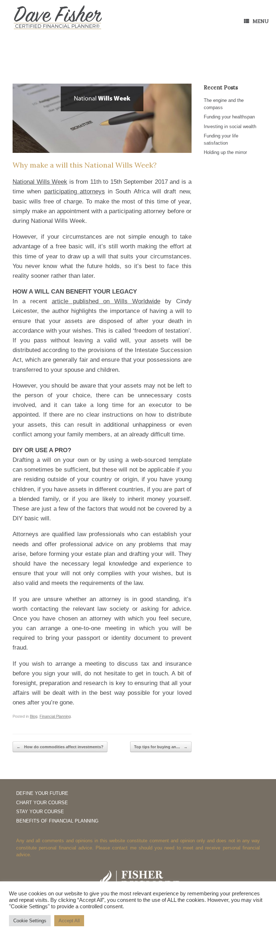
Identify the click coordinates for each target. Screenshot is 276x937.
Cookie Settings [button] (29, 920)
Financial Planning (55, 716)
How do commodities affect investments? (60, 747)
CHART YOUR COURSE (42, 802)
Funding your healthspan (229, 117)
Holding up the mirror (225, 152)
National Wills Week (40, 181)
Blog (33, 716)
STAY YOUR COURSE (40, 811)
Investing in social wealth (230, 126)
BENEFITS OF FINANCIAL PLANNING (57, 821)
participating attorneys (74, 191)
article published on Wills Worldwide (106, 301)
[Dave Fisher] (57, 18)
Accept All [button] (69, 920)
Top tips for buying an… (161, 747)
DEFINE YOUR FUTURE (42, 793)
